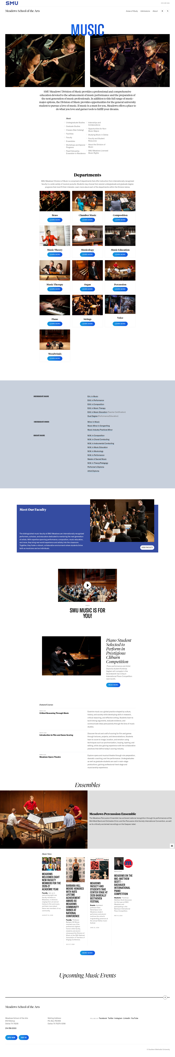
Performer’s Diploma (96, 467)
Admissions (145, 11)
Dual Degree (92, 416)
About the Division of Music (96, 145)
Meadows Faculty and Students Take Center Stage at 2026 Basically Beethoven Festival (99, 892)
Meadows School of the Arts (22, 11)
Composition (120, 215)
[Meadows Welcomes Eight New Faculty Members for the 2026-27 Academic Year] (51, 864)
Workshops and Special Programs (75, 146)
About (155, 11)
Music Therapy (54, 284)
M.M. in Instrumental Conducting (101, 443)
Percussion (120, 284)
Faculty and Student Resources (96, 139)
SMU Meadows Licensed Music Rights (98, 151)
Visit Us (24, 1037)
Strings (87, 319)
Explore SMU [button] (165, 3)
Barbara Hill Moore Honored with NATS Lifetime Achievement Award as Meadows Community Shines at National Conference (75, 901)
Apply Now (11, 1037)
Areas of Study (132, 11)
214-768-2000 (10, 1028)
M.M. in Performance (96, 455)
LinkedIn (126, 1018)
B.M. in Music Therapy (96, 408)
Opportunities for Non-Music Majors (97, 129)
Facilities (69, 134)
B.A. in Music (93, 396)
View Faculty (147, 547)
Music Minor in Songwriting (99, 426)
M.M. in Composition (96, 435)
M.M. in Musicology (95, 451)
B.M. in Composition (96, 404)
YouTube (134, 1018)
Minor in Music (94, 422)
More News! (87, 953)
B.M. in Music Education (97, 412)
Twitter (110, 1018)
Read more (113, 685)
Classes (75, 130)
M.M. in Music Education (98, 447)
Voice (120, 317)
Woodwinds (54, 353)
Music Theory (55, 249)
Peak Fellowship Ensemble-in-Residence (75, 152)
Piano (55, 319)
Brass (55, 215)
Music (68, 118)
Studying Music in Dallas (98, 135)
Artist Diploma (93, 471)
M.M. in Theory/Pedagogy (98, 463)
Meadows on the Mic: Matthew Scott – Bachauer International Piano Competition (123, 885)
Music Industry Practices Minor (100, 430)
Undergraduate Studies (75, 122)
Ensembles (70, 141)
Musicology (87, 249)
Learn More (55, 220)
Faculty (69, 137)
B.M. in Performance (96, 400)
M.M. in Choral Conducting (98, 439)
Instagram (118, 1018)
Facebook (103, 1018)
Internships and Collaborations (94, 123)
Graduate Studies (73, 126)
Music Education (120, 249)
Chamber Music (87, 215)
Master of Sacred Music (97, 459)
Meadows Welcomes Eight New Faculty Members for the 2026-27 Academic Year (51, 881)
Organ (87, 284)
